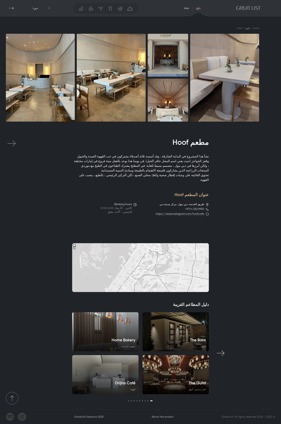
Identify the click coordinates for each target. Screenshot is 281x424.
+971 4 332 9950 (194, 209)
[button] (49, 8)
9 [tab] (128, 400)
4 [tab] (142, 400)
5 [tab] (139, 400)
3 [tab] (145, 400)
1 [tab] (151, 400)
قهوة (247, 28)
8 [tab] (131, 400)
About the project (163, 416)
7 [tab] (134, 400)
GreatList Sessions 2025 (89, 416)
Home (256, 28)
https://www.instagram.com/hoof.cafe (180, 213)
